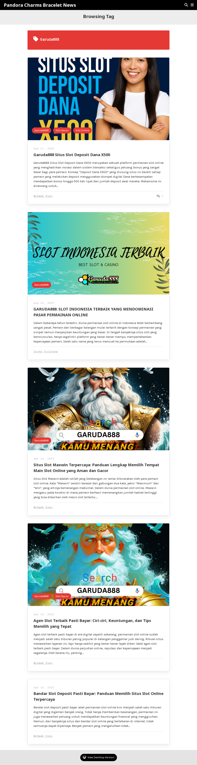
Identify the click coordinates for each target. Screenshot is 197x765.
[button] (192, 5)
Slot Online (82, 130)
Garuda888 (41, 130)
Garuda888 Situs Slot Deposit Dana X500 (71, 154)
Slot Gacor (62, 130)
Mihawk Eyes (43, 196)
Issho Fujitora (45, 351)
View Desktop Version (100, 757)
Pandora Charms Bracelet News (40, 5)
